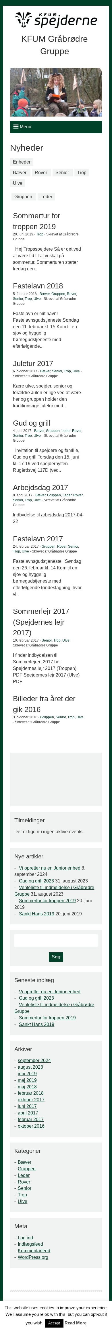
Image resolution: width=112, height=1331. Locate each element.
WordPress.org (33, 1257)
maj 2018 (27, 1086)
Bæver (19, 172)
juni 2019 (27, 1073)
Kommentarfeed (34, 1250)
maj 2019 (27, 1080)
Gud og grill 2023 (36, 880)
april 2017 (28, 1112)
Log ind (25, 1237)
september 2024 (34, 1060)
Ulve (17, 183)
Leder (46, 196)
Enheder (21, 162)
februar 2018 (31, 1093)
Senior (62, 172)
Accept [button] (54, 1323)
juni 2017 (27, 1106)
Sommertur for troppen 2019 (47, 900)
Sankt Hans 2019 (36, 913)
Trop (81, 172)
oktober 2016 (31, 1126)
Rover (41, 172)
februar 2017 (31, 1119)
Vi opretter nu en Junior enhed (49, 868)
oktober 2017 (31, 1099)
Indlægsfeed (30, 1244)
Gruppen (23, 196)
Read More (75, 1322)
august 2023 (30, 1067)
